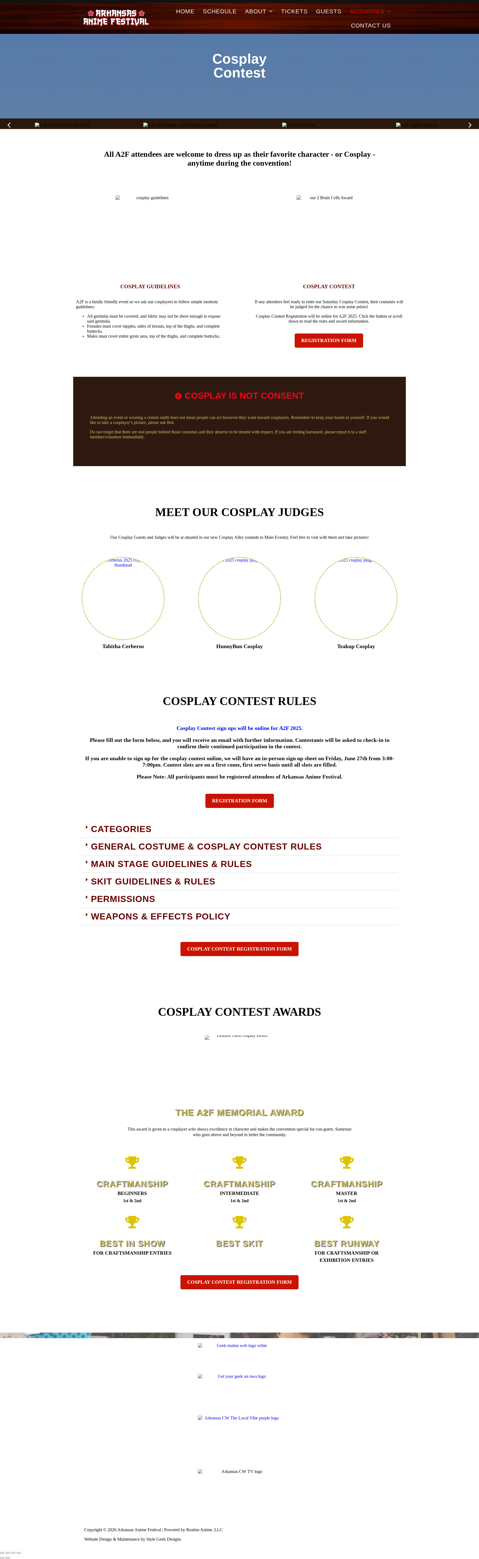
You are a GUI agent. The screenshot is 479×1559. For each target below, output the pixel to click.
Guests (329, 11)
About (255, 11)
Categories (121, 829)
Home (185, 11)
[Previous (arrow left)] (2, 1558)
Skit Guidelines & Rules (153, 881)
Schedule (220, 11)
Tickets (294, 11)
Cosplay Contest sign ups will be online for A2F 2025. (240, 728)
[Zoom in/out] (2, 1553)
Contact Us (371, 25)
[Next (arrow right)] (8, 1558)
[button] (9, 125)
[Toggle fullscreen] (8, 1553)
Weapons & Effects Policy (160, 916)
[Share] (13, 1553)
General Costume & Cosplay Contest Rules (206, 846)
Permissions (123, 899)
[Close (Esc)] (19, 1553)
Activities (367, 11)
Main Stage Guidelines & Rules (171, 864)
